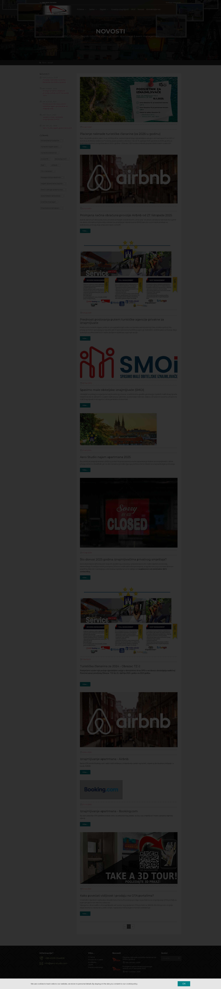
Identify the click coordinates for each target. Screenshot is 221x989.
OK (184, 983)
